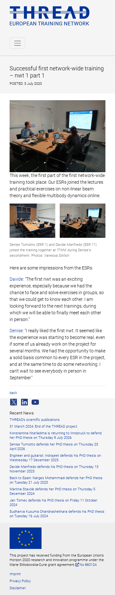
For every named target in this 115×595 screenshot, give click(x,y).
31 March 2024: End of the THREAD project (43, 426)
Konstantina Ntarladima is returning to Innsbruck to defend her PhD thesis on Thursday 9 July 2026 (56, 435)
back (13, 393)
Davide (16, 279)
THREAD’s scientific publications (35, 420)
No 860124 (88, 565)
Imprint (15, 574)
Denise (16, 330)
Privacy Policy (20, 581)
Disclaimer (18, 588)
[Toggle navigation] (17, 43)
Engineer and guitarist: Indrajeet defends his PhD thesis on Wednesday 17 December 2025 (55, 458)
